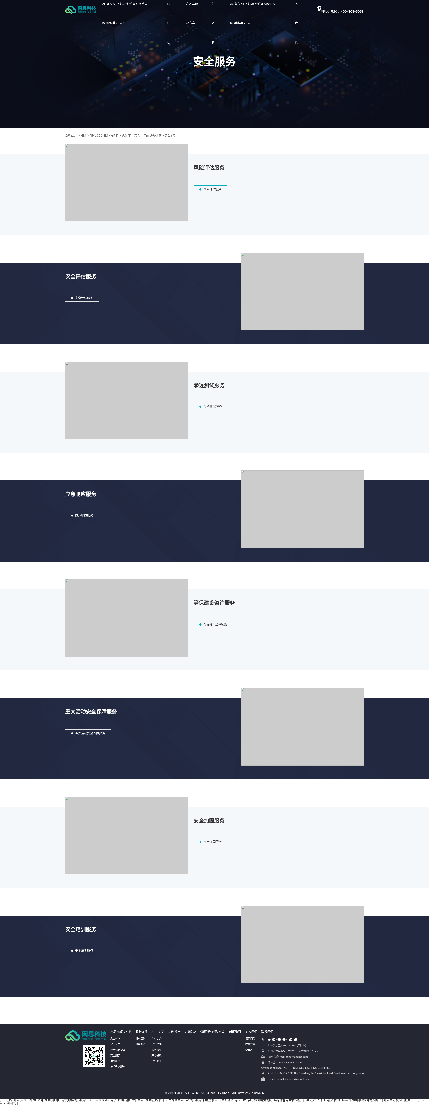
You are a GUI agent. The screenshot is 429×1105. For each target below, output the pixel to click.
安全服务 (170, 135)
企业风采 (156, 1061)
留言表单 (250, 1050)
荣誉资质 (156, 1055)
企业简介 (156, 1038)
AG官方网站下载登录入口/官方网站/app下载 (216, 1100)
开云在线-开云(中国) (14, 1100)
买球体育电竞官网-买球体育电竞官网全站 (276, 1100)
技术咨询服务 (117, 1066)
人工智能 (115, 1038)
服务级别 (140, 1038)
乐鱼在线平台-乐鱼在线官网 (165, 1100)
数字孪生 (115, 1044)
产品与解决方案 (152, 135)
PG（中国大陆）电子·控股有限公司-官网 (116, 1100)
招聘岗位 (250, 1038)
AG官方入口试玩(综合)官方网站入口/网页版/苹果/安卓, (109, 135)
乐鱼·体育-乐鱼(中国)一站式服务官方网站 (58, 1100)
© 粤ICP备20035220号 (178, 1093)
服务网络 (140, 1044)
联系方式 (250, 1044)
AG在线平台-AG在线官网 (323, 1100)
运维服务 (115, 1061)
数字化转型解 (117, 1050)
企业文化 (156, 1044)
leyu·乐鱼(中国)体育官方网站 (361, 1100)
